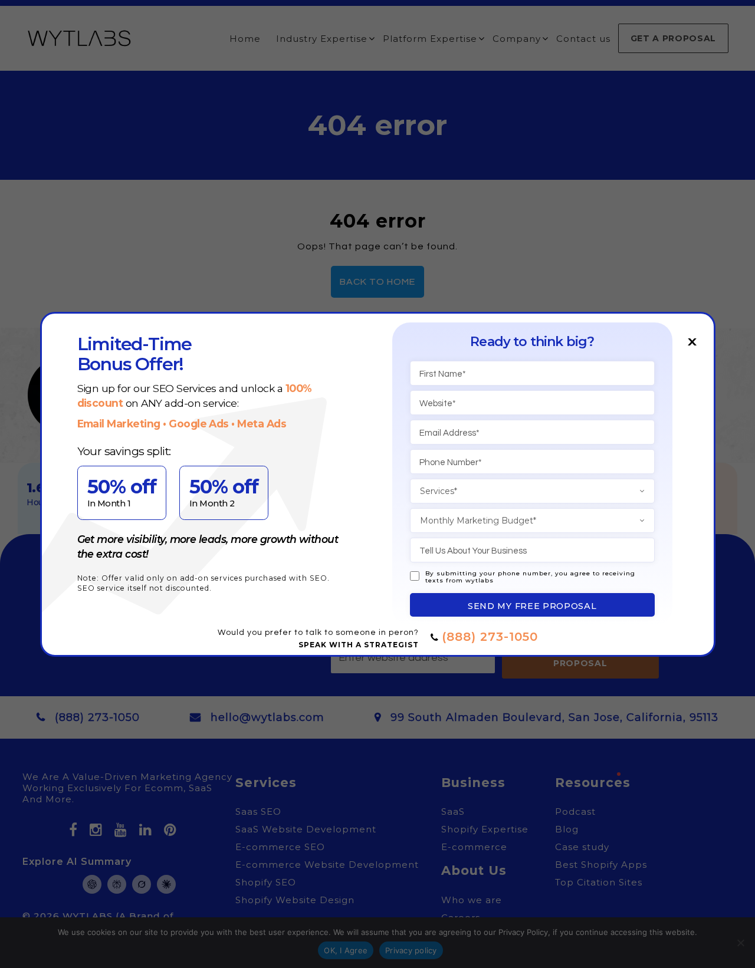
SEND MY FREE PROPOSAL (532, 606)
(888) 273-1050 (490, 637)
